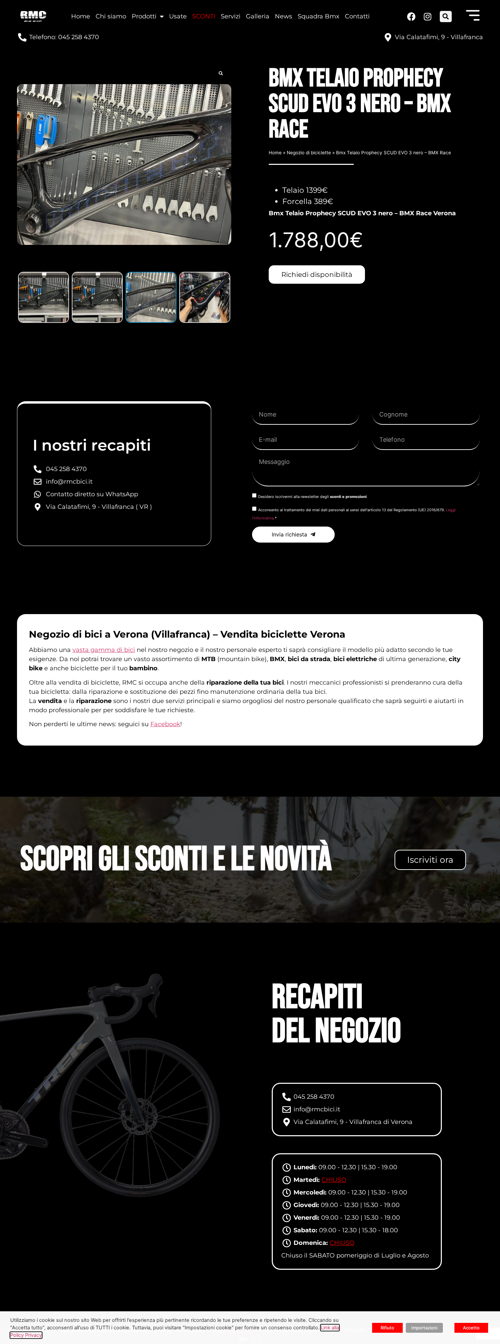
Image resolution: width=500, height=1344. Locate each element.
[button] (445, 16)
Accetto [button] (471, 1327)
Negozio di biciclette (309, 152)
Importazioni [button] (424, 1327)
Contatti (357, 16)
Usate (178, 16)
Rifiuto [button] (387, 1327)
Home (80, 16)
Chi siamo (111, 16)
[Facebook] (411, 16)
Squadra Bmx (318, 16)
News (283, 16)
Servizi (230, 16)
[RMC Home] (33, 16)
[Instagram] (427, 16)
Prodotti (144, 16)
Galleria (257, 16)
